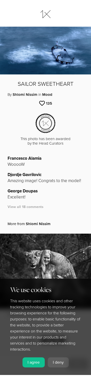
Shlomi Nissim (25, 94)
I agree (34, 362)
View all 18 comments (25, 207)
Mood (47, 94)
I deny (58, 362)
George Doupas (23, 191)
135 (49, 103)
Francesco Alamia (24, 158)
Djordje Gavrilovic (24, 174)
